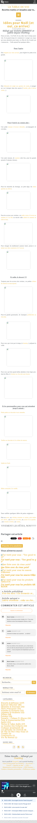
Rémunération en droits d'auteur (12, 767)
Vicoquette (15, 761)
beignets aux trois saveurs (11, 52)
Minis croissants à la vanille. (9, 488)
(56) (12, 706)
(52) (12, 710)
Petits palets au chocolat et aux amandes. (13, 412)
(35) (13, 720)
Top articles (29, 763)
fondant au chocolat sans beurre (20, 374)
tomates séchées (9, 522)
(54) (11, 708)
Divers (18, 20)
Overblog (18, 758)
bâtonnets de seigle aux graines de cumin (16, 86)
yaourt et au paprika (30, 519)
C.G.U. (27, 765)
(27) (13, 724)
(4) (6, 733)
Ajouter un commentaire (16, 610)
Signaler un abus (18, 765)
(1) (8, 735)
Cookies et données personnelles (11, 769)
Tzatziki (24, 88)
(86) (11, 704)
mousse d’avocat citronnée (16, 127)
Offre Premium (28, 767)
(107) (12, 703)
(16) (14, 726)
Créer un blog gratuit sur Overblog (13, 763)
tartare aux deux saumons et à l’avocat (12, 248)
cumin (18, 522)
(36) (16, 718)
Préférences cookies (29, 769)
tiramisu (25, 343)
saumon (17, 158)
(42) (12, 712)
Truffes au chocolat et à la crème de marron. (14, 440)
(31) (6, 722)
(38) (6, 714)
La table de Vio (18, 6)
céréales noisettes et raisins (20, 517)
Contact (8, 765)
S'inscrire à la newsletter (12, 546)
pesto (7, 517)
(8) (12, 727)
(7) (14, 731)
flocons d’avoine (16, 519)
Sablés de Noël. (5, 463)
